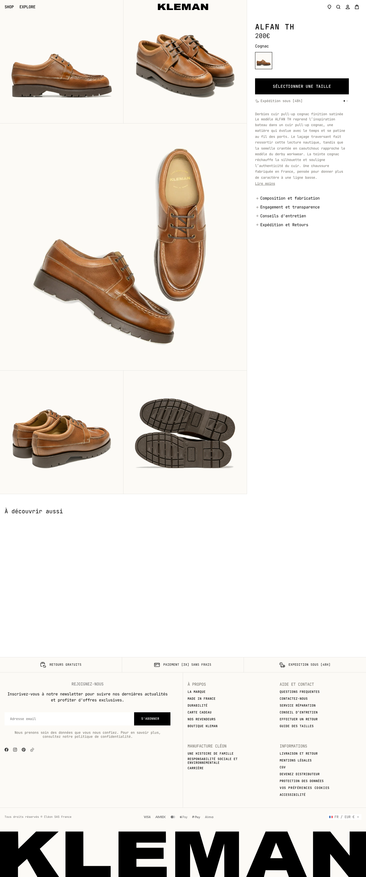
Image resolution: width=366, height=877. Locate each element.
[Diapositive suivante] (357, 519)
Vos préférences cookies (305, 788)
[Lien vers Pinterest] (24, 750)
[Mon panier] (356, 6)
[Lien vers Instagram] (15, 750)
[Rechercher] (338, 6)
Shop (9, 7)
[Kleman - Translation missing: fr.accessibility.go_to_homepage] (183, 7)
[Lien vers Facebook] (7, 750)
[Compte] (347, 6)
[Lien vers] (32, 750)
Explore (27, 7)
